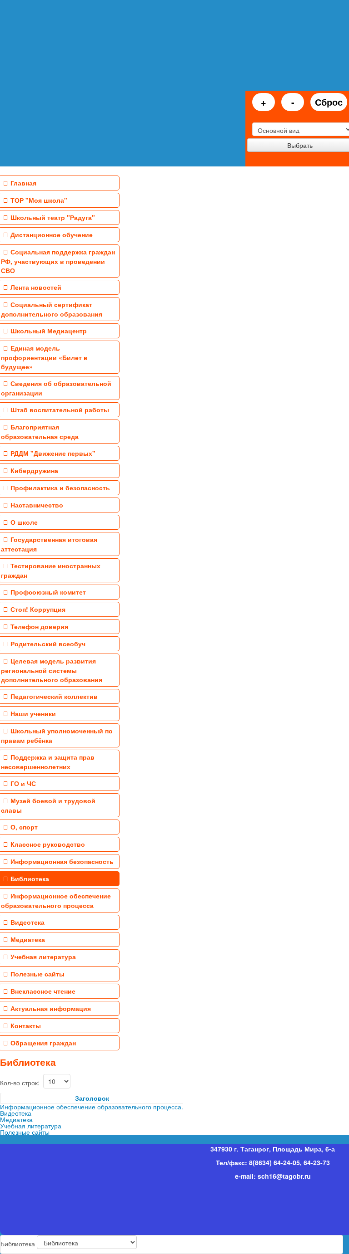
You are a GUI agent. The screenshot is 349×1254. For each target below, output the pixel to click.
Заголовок (92, 1098)
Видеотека (15, 1112)
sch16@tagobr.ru (284, 1176)
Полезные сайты (25, 1132)
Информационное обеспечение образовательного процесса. (91, 1106)
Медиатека (16, 1119)
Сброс (329, 101)
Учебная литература (30, 1125)
